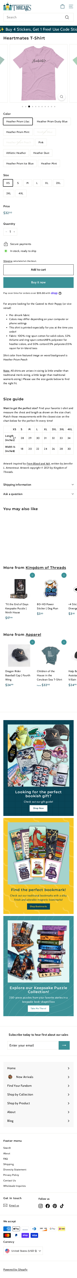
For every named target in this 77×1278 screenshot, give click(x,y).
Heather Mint (49, 163)
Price (6, 206)
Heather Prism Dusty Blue (52, 121)
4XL (21, 193)
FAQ (5, 1158)
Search (7, 1147)
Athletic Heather (16, 152)
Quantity (9, 224)
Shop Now (38, 808)
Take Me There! (38, 1008)
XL (46, 183)
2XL (58, 183)
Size (6, 175)
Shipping (7, 261)
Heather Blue (45, 131)
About (6, 1153)
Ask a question (13, 494)
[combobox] (38, 17)
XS (8, 183)
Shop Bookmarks (38, 906)
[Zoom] (61, 96)
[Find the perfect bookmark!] (38, 853)
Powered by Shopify (15, 1269)
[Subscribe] (64, 1045)
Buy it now (38, 282)
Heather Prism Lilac (17, 121)
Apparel (33, 634)
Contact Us (9, 1180)
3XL (8, 193)
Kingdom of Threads (46, 567)
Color (7, 114)
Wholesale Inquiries (14, 1185)
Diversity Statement (14, 1169)
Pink (41, 142)
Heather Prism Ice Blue (20, 163)
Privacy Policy (11, 1174)
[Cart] (62, 6)
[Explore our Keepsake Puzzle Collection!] (38, 951)
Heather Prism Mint (17, 131)
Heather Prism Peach (18, 142)
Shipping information (17, 484)
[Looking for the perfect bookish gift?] (38, 755)
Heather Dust (41, 152)
